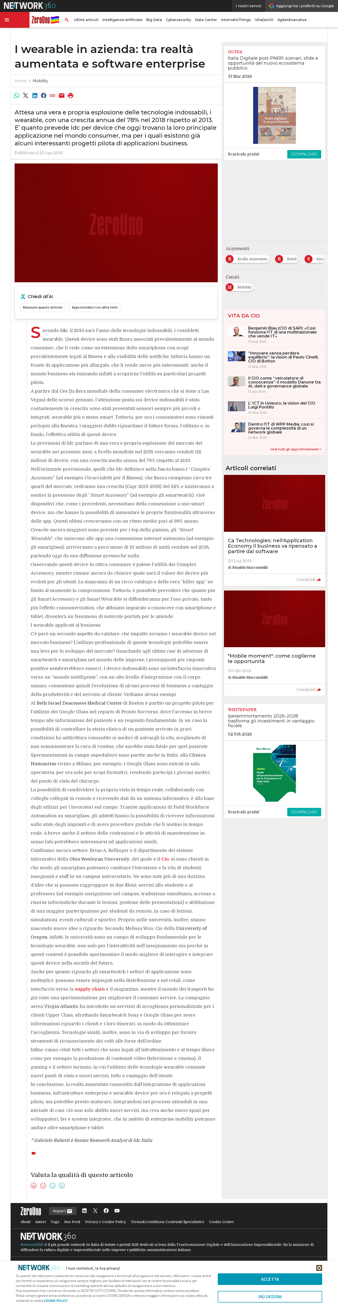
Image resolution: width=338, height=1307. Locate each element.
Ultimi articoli (86, 20)
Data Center (206, 20)
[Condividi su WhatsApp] (17, 95)
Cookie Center (221, 1222)
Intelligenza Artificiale (122, 20)
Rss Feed (72, 1222)
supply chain (90, 989)
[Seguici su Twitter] (95, 1211)
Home (21, 80)
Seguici (60, 1211)
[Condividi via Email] (62, 95)
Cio (165, 859)
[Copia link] (53, 95)
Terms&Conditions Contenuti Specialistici (167, 1222)
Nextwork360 (32, 1244)
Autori (40, 1222)
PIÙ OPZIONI (270, 1296)
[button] (15, 20)
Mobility (40, 80)
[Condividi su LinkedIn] (35, 95)
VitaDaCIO (264, 20)
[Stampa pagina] (71, 95)
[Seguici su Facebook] (106, 1211)
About (25, 1222)
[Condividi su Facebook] (44, 95)
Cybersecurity (178, 20)
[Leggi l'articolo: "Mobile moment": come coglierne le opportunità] (274, 643)
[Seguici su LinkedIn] (84, 1211)
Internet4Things (236, 20)
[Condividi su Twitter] (25, 95)
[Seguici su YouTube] (117, 1211)
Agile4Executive (292, 20)
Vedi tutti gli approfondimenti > (295, 449)
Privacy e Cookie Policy (105, 1222)
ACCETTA (270, 1279)
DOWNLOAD (304, 154)
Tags (55, 1222)
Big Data (154, 20)
